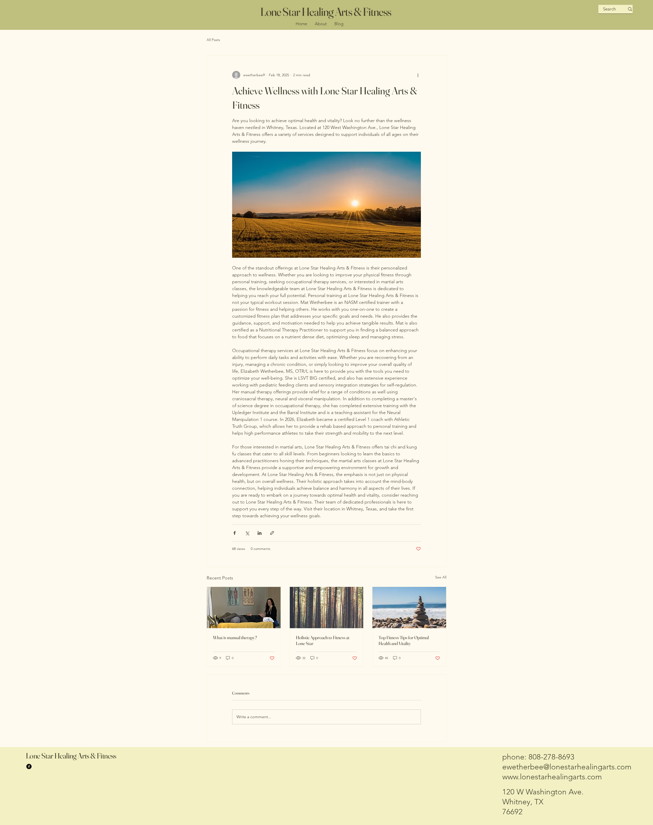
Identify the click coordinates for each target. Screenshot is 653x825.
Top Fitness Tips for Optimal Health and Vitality (404, 640)
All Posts (213, 39)
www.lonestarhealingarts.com (552, 776)
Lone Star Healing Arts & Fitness (325, 12)
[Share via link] (272, 533)
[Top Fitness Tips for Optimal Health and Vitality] (409, 607)
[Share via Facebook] (234, 533)
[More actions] (418, 75)
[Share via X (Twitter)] (247, 533)
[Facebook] (29, 766)
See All (440, 577)
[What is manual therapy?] (244, 607)
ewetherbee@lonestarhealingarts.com (567, 766)
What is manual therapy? (235, 637)
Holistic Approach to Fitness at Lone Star (322, 640)
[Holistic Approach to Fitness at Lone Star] (326, 607)
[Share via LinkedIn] (259, 533)
